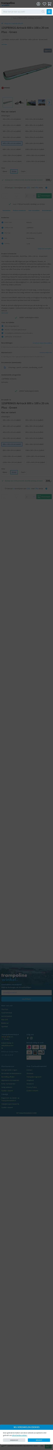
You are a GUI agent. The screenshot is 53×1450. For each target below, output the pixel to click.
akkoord (39, 1440)
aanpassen (14, 1440)
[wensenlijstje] (44, 4)
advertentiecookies (19, 1435)
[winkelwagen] (49, 4)
